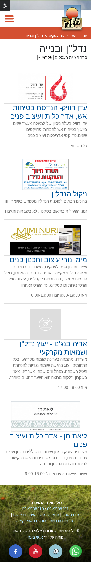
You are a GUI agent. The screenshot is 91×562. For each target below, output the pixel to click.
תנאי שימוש (49, 515)
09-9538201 (58, 509)
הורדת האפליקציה (31, 521)
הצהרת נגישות (24, 515)
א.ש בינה (35, 537)
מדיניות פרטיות (62, 521)
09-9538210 (33, 509)
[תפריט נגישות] (5, 5)
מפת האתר (71, 515)
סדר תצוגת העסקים (71, 57)
